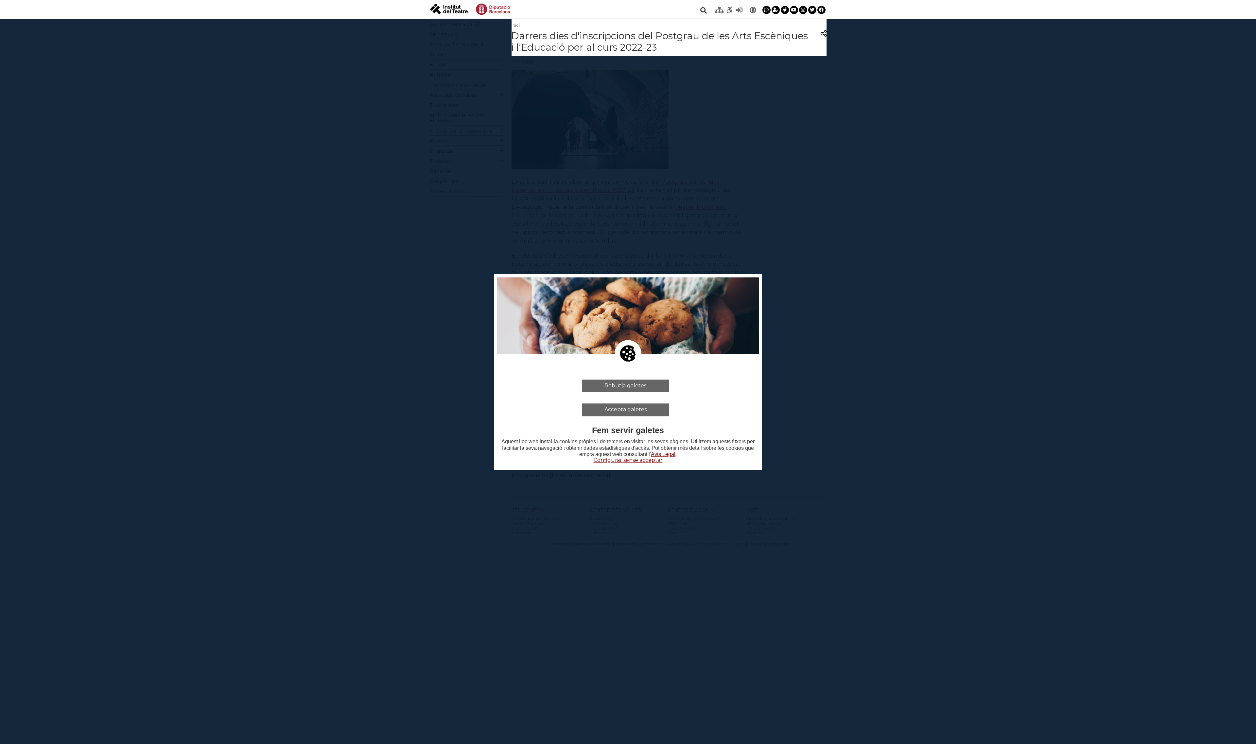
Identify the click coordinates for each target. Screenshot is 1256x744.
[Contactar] (766, 10)
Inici (516, 25)
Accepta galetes (625, 410)
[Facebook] (821, 10)
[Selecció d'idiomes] (753, 10)
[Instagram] (803, 10)
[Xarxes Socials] (785, 10)
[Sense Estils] (729, 10)
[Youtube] (794, 10)
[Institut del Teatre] (470, 8)
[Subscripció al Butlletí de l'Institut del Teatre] (776, 10)
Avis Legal (663, 454)
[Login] (739, 10)
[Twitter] (812, 10)
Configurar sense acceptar (628, 460)
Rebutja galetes (625, 385)
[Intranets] (719, 10)
